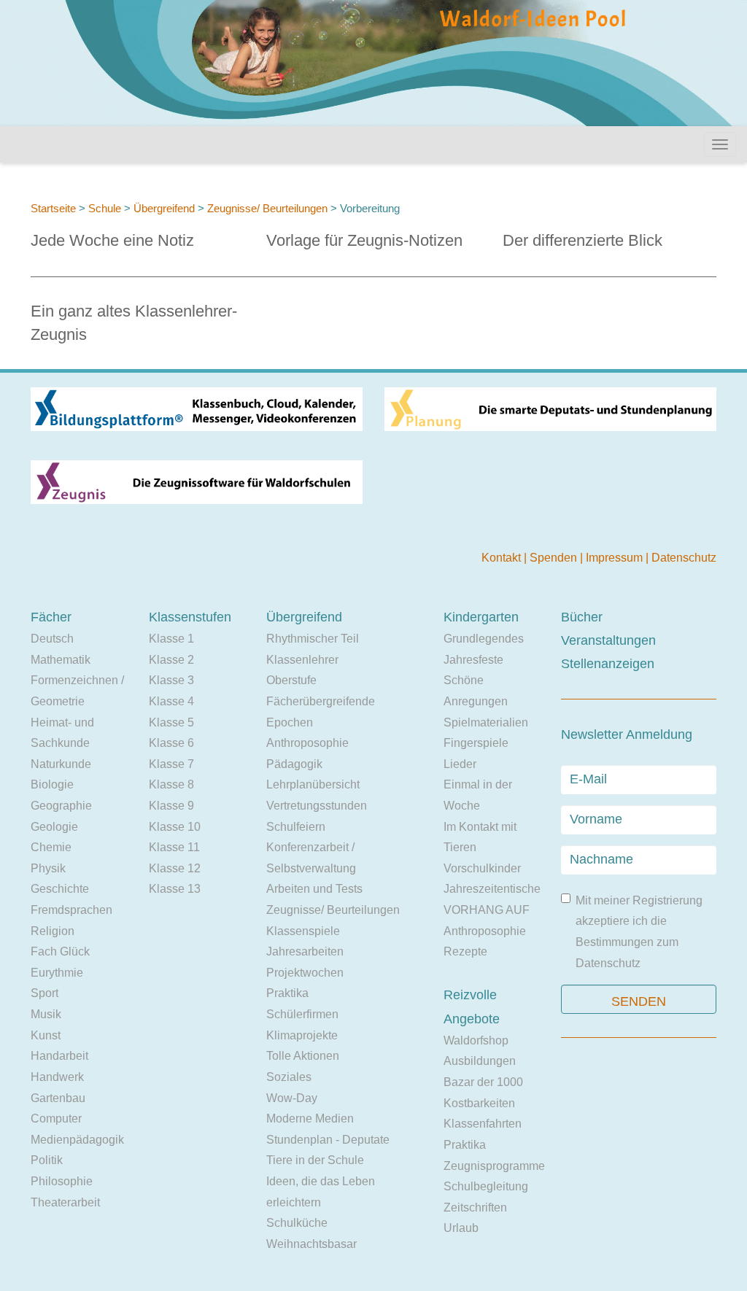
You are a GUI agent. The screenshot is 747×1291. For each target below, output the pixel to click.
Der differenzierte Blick (582, 240)
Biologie (52, 784)
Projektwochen (305, 972)
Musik (46, 1014)
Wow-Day (291, 1098)
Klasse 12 (175, 868)
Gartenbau (58, 1098)
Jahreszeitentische (492, 889)
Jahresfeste (473, 660)
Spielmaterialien (486, 722)
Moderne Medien (310, 1118)
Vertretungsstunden (316, 805)
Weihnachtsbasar (311, 1244)
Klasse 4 (171, 701)
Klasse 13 (175, 889)
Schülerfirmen (302, 1014)
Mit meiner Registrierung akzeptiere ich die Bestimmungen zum (639, 931)
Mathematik (60, 660)
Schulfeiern (295, 827)
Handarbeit (59, 1056)
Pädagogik (294, 764)
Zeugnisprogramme (494, 1166)
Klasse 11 (174, 847)
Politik (47, 1160)
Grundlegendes (484, 638)
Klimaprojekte (302, 1035)
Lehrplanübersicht (313, 784)
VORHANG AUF (487, 910)
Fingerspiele (476, 743)
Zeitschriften (475, 1207)
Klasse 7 (171, 764)
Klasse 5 (171, 722)
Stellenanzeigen (607, 663)
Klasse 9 (171, 805)
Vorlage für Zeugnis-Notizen (364, 240)
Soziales (288, 1077)
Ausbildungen (480, 1061)
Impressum (616, 557)
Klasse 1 (171, 638)
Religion (52, 931)
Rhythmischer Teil (312, 638)
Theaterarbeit (65, 1202)
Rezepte (465, 951)
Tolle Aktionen (302, 1056)
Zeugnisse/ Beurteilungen (268, 208)
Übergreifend (164, 208)
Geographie (61, 805)
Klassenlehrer (302, 660)
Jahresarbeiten (305, 951)
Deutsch (52, 638)
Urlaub (461, 1228)
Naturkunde (61, 764)
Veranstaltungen (608, 640)
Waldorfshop (476, 1040)
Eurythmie (57, 972)
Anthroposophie (307, 743)
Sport (44, 993)
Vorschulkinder (482, 868)
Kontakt (502, 557)
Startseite (53, 208)
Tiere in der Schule (315, 1160)
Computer (56, 1118)
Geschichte (60, 889)
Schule (104, 208)
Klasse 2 (171, 660)
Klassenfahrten (483, 1123)
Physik (48, 868)
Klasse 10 (175, 827)
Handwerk (57, 1077)
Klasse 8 (171, 784)
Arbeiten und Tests (314, 889)
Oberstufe (291, 680)
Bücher (582, 617)
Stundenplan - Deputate (328, 1139)
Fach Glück (60, 951)
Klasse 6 (171, 743)
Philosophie (62, 1181)
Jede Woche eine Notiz (112, 240)
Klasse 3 (171, 680)
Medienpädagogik (77, 1139)
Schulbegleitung (486, 1186)
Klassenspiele (303, 931)
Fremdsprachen (71, 910)
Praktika (287, 993)
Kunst (46, 1035)
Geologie (54, 827)
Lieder (460, 764)
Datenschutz (683, 557)
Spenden (555, 557)
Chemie (51, 847)
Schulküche (297, 1223)
